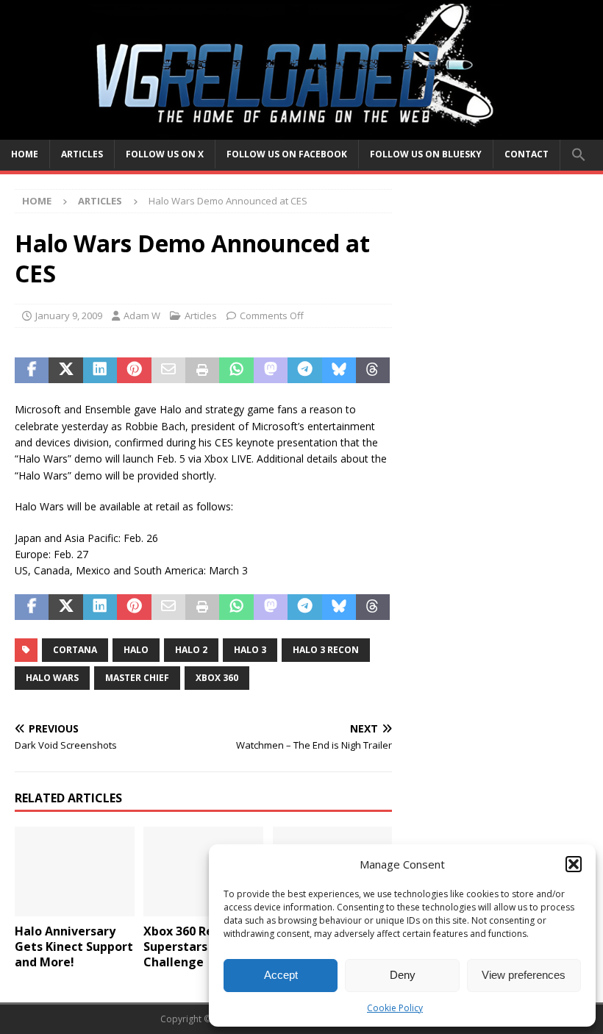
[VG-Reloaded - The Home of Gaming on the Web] (301, 131)
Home (24, 154)
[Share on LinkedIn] (100, 370)
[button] (573, 864)
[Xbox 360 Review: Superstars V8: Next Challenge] (203, 871)
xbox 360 (217, 677)
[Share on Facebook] (32, 370)
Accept (281, 975)
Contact (526, 154)
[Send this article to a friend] (168, 370)
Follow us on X (165, 154)
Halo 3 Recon (326, 649)
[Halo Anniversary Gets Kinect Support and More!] (75, 871)
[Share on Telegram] (304, 370)
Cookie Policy (395, 1008)
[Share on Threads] (373, 370)
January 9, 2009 (68, 315)
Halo (136, 649)
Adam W (142, 315)
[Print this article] (202, 370)
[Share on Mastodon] (271, 370)
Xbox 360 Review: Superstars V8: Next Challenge (201, 946)
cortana (75, 649)
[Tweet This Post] (65, 370)
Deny (402, 975)
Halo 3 (250, 649)
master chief (137, 677)
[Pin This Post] (134, 370)
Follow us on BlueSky (426, 154)
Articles (82, 154)
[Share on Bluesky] (339, 370)
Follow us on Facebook (286, 154)
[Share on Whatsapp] (236, 370)
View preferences (523, 975)
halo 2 (191, 649)
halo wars (52, 677)
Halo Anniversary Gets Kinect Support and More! (74, 946)
